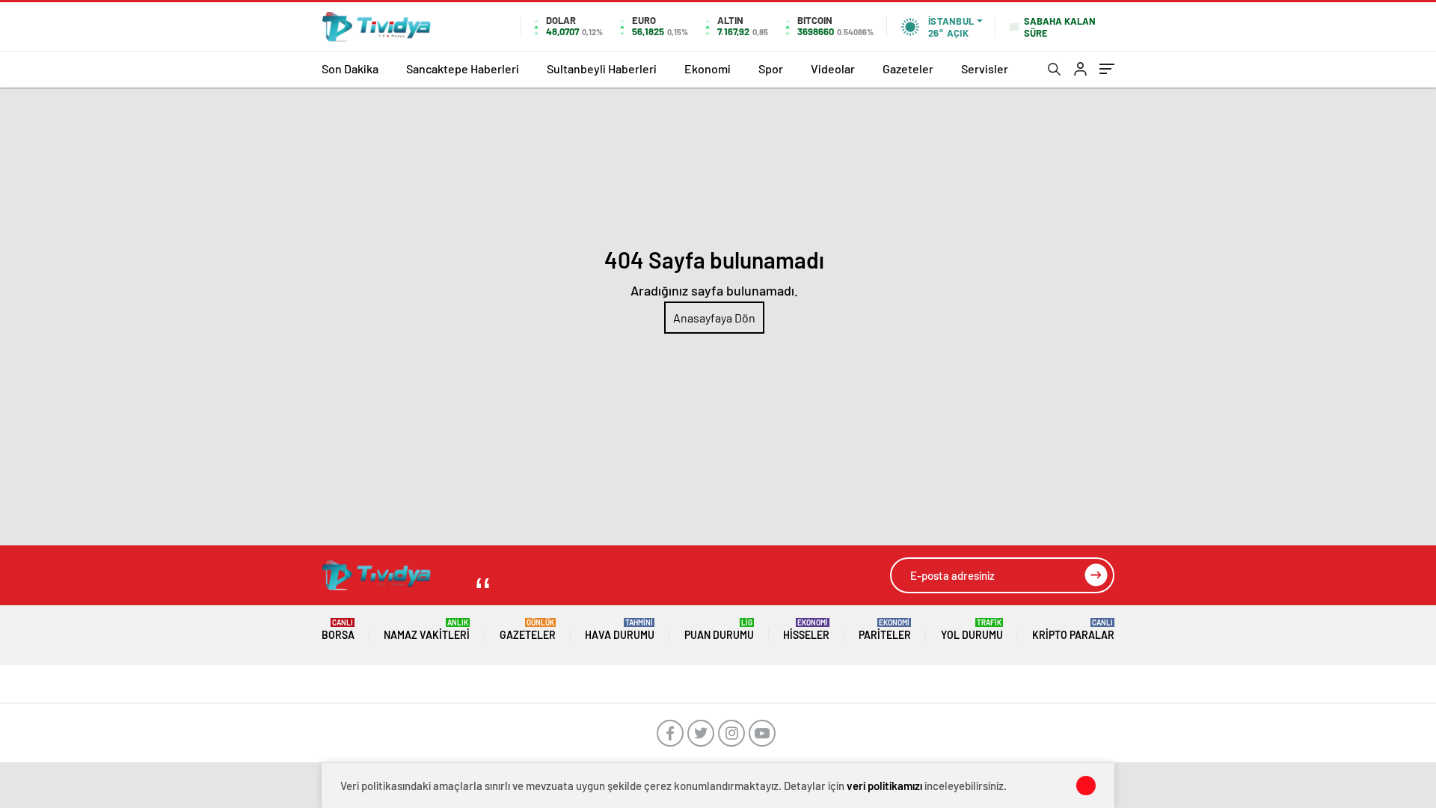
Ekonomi (707, 68)
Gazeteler (908, 68)
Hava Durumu (619, 629)
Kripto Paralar (1073, 629)
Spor (770, 68)
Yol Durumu (972, 629)
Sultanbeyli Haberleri (602, 68)
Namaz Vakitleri (427, 629)
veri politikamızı (884, 785)
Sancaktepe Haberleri (462, 68)
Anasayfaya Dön (714, 317)
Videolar (833, 68)
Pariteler (885, 629)
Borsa (338, 629)
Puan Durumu (719, 629)
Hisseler (806, 629)
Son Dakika (350, 68)
